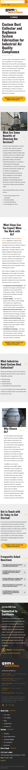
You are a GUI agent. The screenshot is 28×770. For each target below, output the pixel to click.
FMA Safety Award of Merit (8, 692)
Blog (5, 721)
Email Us (3, 760)
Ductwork (7, 745)
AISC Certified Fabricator (8, 678)
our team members (7, 640)
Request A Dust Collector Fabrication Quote (14, 98)
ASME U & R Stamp (6, 674)
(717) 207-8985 (5, 5)
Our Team (7, 715)
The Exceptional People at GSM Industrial (13, 651)
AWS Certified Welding (7, 683)
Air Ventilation (8, 742)
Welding (6, 734)
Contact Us (14, 5)
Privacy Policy (4, 768)
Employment (8, 723)
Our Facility (7, 718)
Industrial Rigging (9, 739)
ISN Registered (5, 688)
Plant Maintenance (9, 736)
